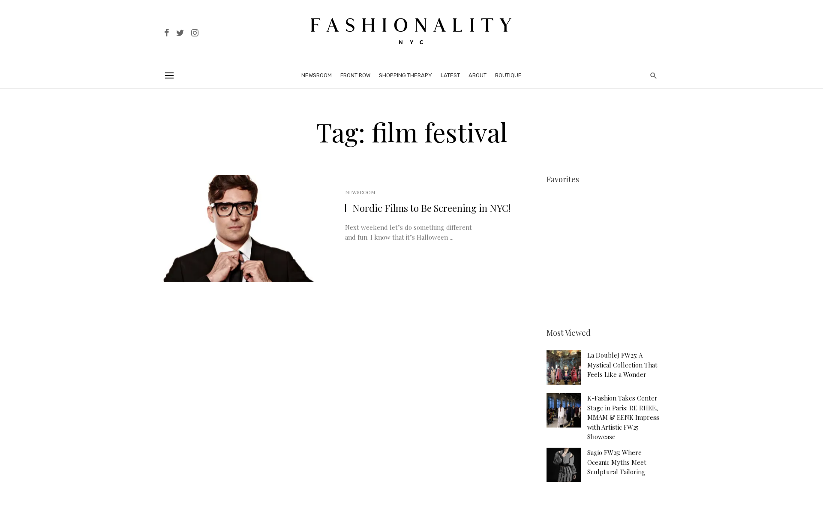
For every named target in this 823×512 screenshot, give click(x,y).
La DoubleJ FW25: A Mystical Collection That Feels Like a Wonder (622, 365)
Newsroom (316, 75)
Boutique (508, 75)
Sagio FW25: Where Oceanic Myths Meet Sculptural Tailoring (616, 462)
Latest (450, 75)
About (478, 75)
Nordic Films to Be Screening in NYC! (431, 208)
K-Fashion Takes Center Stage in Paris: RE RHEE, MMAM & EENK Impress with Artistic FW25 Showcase (623, 417)
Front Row (355, 75)
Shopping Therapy (405, 75)
